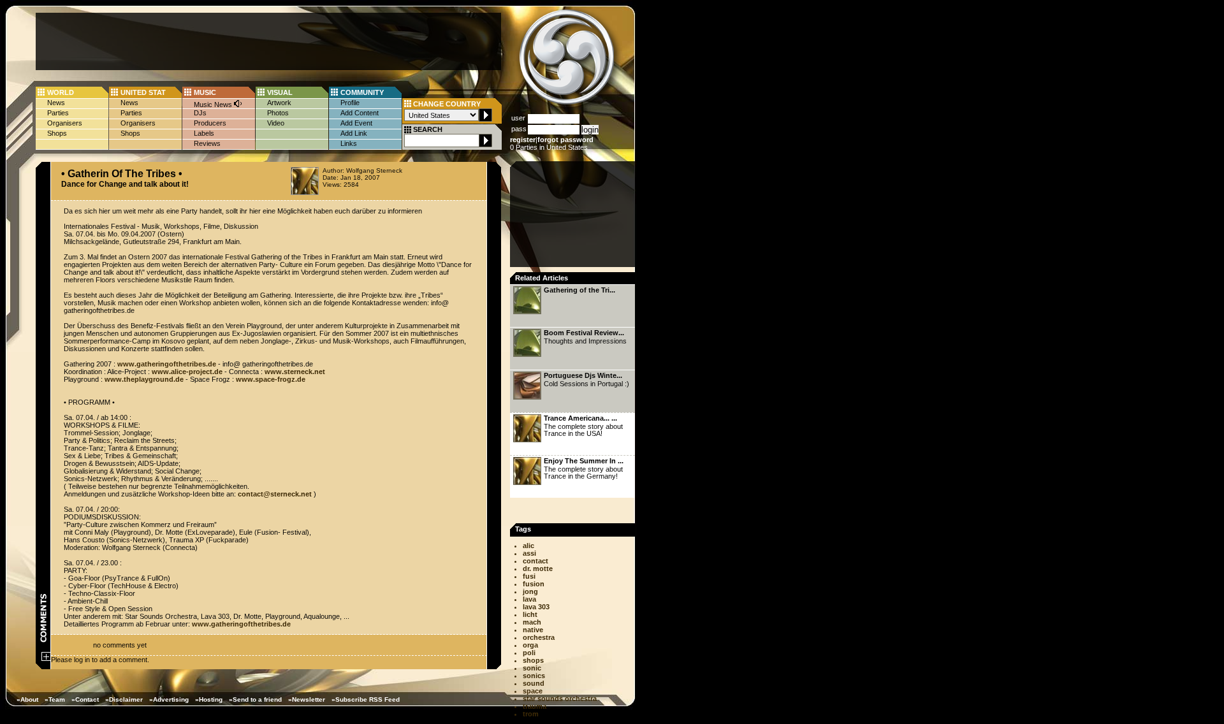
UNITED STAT (143, 92)
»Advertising (169, 699)
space (533, 691)
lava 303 (536, 607)
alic (528, 545)
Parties (58, 113)
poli (529, 652)
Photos (278, 113)
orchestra (539, 637)
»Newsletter (306, 699)
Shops (57, 133)
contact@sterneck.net (275, 494)
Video (275, 123)
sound (533, 683)
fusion (533, 584)
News (56, 102)
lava (529, 599)
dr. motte (538, 568)
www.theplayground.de (144, 379)
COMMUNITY (362, 92)
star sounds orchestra (560, 698)
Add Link (353, 133)
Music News (214, 104)
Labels (204, 133)
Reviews (207, 143)
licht (530, 614)
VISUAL (280, 92)
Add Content (359, 113)
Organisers (64, 123)
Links (348, 143)
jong (530, 591)
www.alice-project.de (187, 371)
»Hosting (208, 699)
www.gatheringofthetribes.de (166, 364)
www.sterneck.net (295, 371)
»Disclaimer (124, 699)
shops (533, 660)
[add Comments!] (46, 658)
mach (532, 622)
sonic (532, 668)
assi (529, 553)
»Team (55, 699)
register (523, 139)
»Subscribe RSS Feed (366, 699)
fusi (529, 576)
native (533, 630)
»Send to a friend (255, 699)
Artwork (279, 102)
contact (535, 561)
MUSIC (205, 92)
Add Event (356, 123)
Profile (350, 102)
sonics (534, 675)
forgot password (565, 139)
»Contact (85, 699)
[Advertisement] (268, 41)
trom (531, 714)
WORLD (60, 92)
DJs (200, 113)
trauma (534, 706)
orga (530, 645)
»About (27, 699)
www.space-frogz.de (270, 379)
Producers (210, 123)
